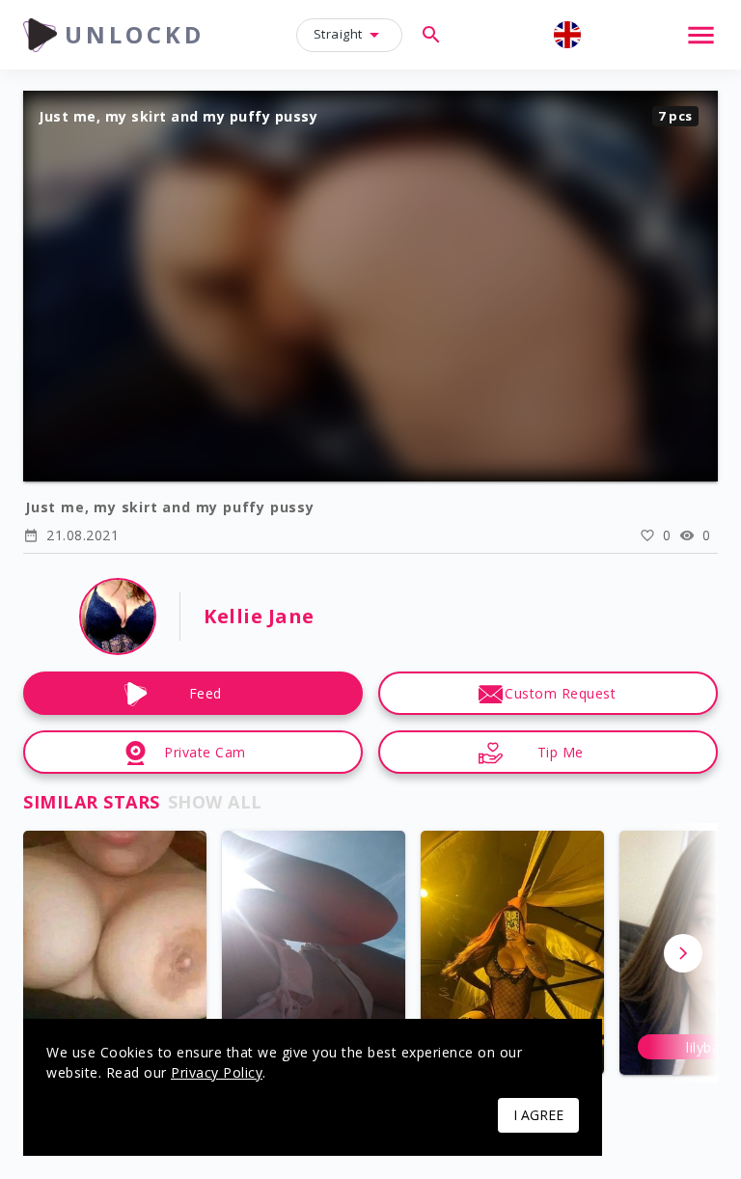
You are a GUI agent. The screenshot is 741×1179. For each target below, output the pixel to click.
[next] (683, 953)
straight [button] (338, 33)
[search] (431, 34)
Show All (215, 801)
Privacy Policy (216, 1072)
